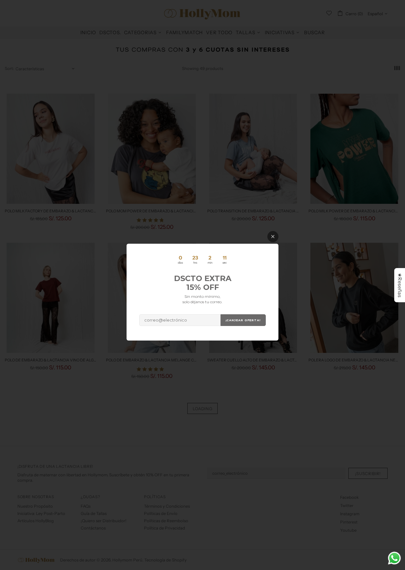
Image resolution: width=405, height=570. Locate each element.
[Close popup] (272, 236)
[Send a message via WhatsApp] (394, 558)
